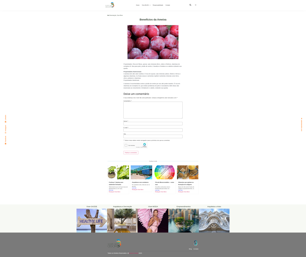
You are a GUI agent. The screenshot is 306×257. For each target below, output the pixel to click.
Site (125, 134)
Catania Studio (133, 253)
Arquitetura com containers (140, 182)
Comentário (128, 101)
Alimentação (112, 15)
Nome (126, 121)
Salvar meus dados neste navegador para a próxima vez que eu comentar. (147, 140)
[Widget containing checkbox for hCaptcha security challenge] (136, 145)
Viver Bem (120, 15)
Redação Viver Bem (114, 191)
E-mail (126, 127)
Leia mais (111, 190)
